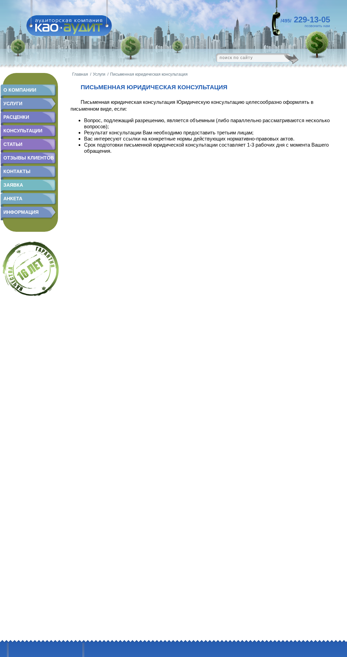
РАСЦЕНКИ (16, 117)
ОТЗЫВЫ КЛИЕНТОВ (28, 158)
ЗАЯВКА (13, 185)
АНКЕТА (12, 198)
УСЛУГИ (12, 103)
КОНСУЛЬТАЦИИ (22, 130)
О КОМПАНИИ (19, 90)
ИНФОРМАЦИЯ (21, 212)
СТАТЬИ (12, 144)
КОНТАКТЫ (16, 171)
